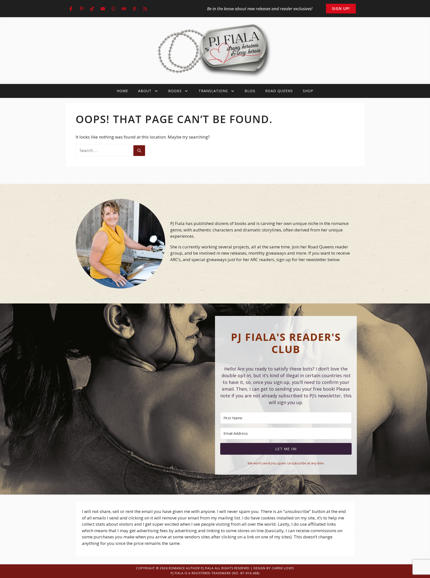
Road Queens (279, 90)
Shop (308, 90)
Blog (250, 90)
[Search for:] (104, 150)
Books (175, 90)
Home (122, 90)
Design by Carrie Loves (274, 568)
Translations (213, 90)
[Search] (139, 150)
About (145, 90)
